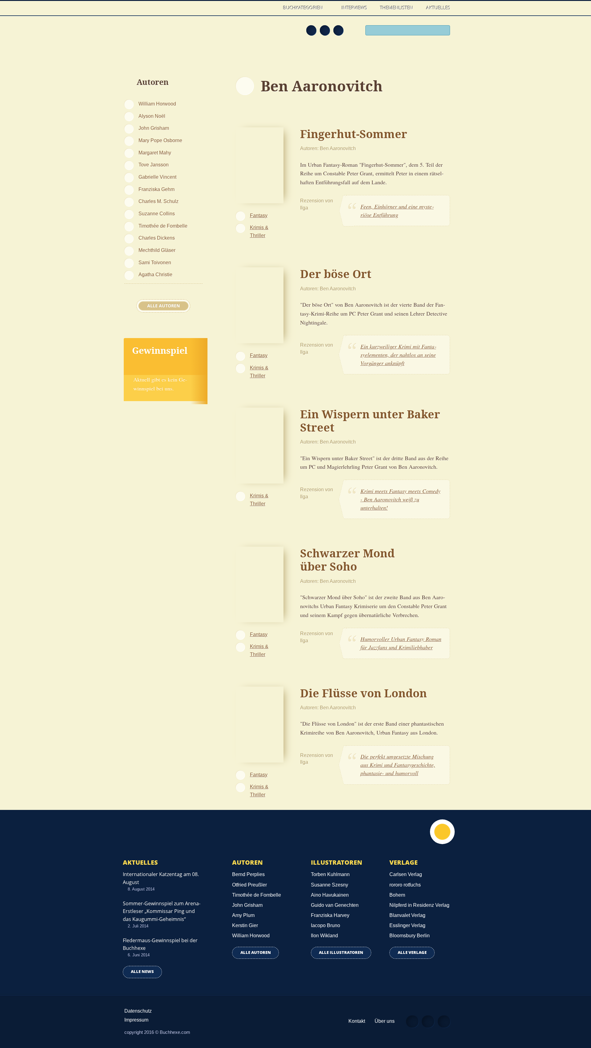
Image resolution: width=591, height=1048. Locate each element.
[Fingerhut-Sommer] (259, 164)
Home (270, 8)
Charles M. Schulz (159, 201)
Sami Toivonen (155, 262)
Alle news (142, 971)
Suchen (443, 31)
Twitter (338, 30)
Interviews (354, 8)
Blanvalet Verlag (407, 915)
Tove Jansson (154, 164)
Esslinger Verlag (407, 925)
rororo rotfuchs (405, 884)
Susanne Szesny (329, 884)
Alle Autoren (163, 306)
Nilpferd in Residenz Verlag (419, 905)
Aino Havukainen (330, 895)
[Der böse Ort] (259, 304)
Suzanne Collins (157, 213)
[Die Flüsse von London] (259, 723)
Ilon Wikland (324, 935)
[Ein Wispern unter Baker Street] (259, 444)
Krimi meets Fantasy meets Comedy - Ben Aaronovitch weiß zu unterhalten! (400, 499)
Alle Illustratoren (341, 952)
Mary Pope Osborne (160, 140)
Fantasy (258, 215)
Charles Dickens (157, 238)
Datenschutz (138, 1011)
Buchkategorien (303, 8)
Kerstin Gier (245, 925)
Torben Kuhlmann (330, 874)
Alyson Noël (152, 116)
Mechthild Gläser (157, 250)
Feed (311, 30)
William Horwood (157, 103)
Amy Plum (243, 915)
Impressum (136, 1019)
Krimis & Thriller (259, 231)
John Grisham (154, 128)
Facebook (325, 30)
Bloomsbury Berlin (409, 935)
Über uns (385, 1021)
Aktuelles (438, 8)
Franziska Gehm (157, 189)
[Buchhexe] (164, 34)
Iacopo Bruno (325, 925)
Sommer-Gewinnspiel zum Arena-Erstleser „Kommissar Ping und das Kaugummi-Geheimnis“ (161, 911)
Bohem (397, 895)
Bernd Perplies (248, 874)
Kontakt (356, 1021)
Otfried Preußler (249, 884)
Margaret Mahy (155, 152)
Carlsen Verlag (405, 874)
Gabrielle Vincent (157, 177)
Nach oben (442, 832)
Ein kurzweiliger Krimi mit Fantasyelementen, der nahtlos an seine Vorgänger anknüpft (398, 355)
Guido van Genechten (335, 905)
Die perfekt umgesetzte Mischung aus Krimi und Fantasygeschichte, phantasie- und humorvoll (397, 765)
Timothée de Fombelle (163, 226)
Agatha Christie (155, 274)
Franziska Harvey (330, 915)
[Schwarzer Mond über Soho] (259, 583)
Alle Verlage (412, 952)
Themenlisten (396, 8)
